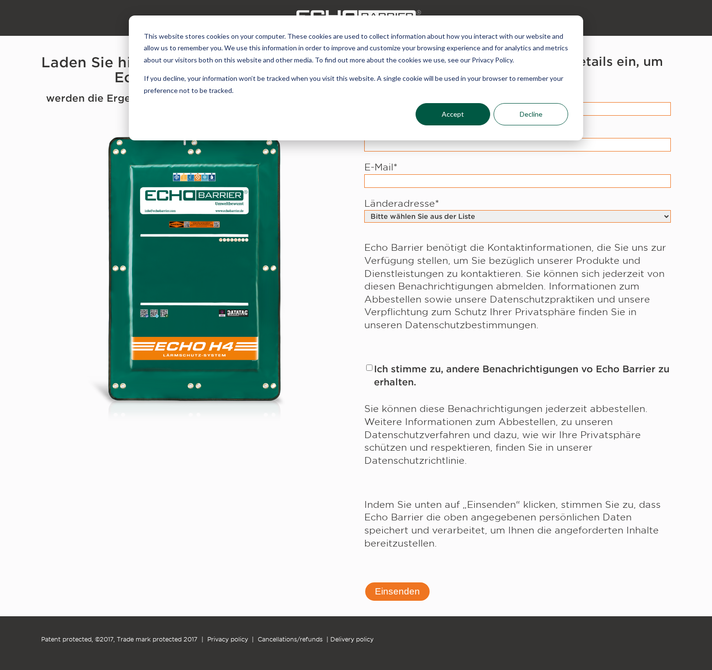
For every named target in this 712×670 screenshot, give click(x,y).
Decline (531, 114)
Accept (453, 114)
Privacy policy (227, 639)
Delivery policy (351, 639)
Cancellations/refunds (290, 639)
